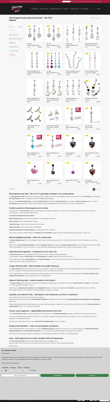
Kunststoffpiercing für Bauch (92, 153)
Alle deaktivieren (58, 375)
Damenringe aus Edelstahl (32, 331)
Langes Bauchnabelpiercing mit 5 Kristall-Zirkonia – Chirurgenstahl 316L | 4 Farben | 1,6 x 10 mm (53, 72)
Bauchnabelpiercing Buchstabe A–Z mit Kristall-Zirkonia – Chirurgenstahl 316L (91, 44)
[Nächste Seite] (99, 189)
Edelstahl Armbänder (92, 328)
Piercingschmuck (56, 9)
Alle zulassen (92, 375)
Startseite (34, 9)
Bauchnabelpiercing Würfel (53, 181)
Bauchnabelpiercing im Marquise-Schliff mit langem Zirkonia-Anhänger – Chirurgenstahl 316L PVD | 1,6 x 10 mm (73, 72)
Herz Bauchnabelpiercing (72, 126)
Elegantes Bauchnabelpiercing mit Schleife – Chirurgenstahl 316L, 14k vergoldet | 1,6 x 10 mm (72, 44)
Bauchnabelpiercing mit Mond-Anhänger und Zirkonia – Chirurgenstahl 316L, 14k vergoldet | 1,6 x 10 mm (53, 99)
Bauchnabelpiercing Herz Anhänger (33, 153)
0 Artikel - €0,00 (77, 1)
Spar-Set (66, 9)
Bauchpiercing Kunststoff (70, 153)
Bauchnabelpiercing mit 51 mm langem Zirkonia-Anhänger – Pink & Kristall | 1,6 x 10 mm (91, 72)
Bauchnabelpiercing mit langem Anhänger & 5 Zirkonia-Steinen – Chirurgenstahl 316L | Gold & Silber (34, 72)
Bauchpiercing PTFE (72, 180)
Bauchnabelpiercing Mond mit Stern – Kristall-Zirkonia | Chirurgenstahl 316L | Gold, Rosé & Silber (72, 99)
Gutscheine (84, 9)
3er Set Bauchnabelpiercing (33, 44)
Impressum (16, 363)
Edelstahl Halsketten (15, 331)
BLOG (98, 9)
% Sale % (93, 9)
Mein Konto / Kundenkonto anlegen (92, 1)
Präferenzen (13, 367)
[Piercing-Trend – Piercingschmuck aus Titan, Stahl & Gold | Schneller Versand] (18, 8)
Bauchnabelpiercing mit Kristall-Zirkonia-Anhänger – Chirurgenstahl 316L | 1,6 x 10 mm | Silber (34, 99)
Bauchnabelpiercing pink (33, 181)
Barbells (20, 230)
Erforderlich (5, 367)
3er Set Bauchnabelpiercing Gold (53, 44)
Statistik (20, 367)
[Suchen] (60, 1)
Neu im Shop (44, 9)
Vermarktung (26, 367)
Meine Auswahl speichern (20, 375)
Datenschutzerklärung (7, 363)
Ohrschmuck (74, 9)
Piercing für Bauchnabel (88, 126)
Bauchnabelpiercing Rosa (53, 153)
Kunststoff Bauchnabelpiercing (91, 181)
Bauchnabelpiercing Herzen (91, 99)
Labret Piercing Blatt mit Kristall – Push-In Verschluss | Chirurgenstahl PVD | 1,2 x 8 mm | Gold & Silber (54, 126)
